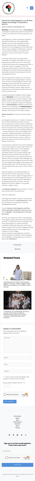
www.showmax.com (22, 200)
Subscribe (17, 464)
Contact (17, 428)
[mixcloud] (25, 435)
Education (17, 424)
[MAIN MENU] (31, 8)
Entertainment (18, 27)
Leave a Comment (7, 27)
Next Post (17, 249)
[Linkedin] (17, 435)
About (17, 426)
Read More (13, 239)
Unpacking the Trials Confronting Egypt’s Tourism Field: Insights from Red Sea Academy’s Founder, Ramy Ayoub (17, 284)
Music (17, 420)
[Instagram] (9, 435)
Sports (17, 418)
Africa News (17, 416)
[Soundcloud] (21, 435)
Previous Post (17, 245)
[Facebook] (13, 435)
